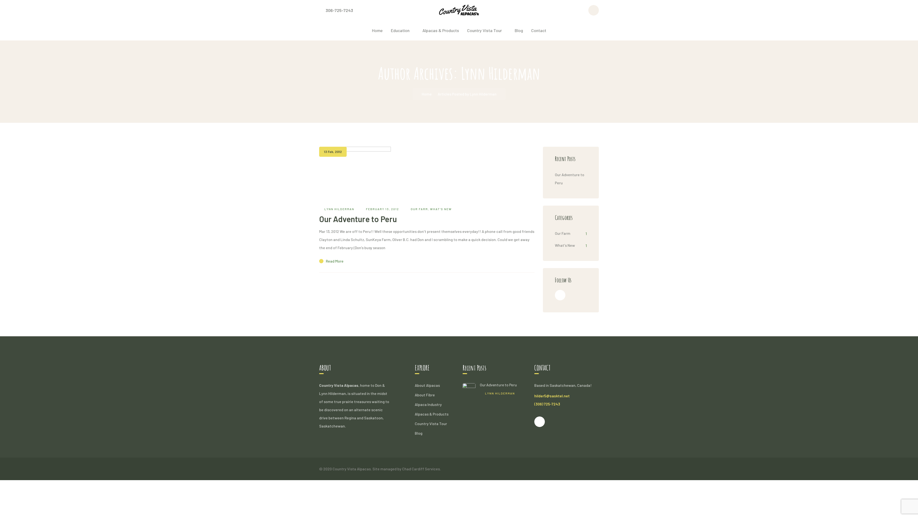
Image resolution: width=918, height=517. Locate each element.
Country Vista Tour (431, 423)
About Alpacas (427, 385)
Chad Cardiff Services (421, 468)
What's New (441, 209)
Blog (418, 433)
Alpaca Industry (428, 404)
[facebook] (560, 295)
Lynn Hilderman (339, 209)
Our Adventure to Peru (358, 219)
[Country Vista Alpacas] (459, 9)
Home (427, 94)
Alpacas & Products (431, 414)
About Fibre (425, 395)
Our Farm (419, 209)
